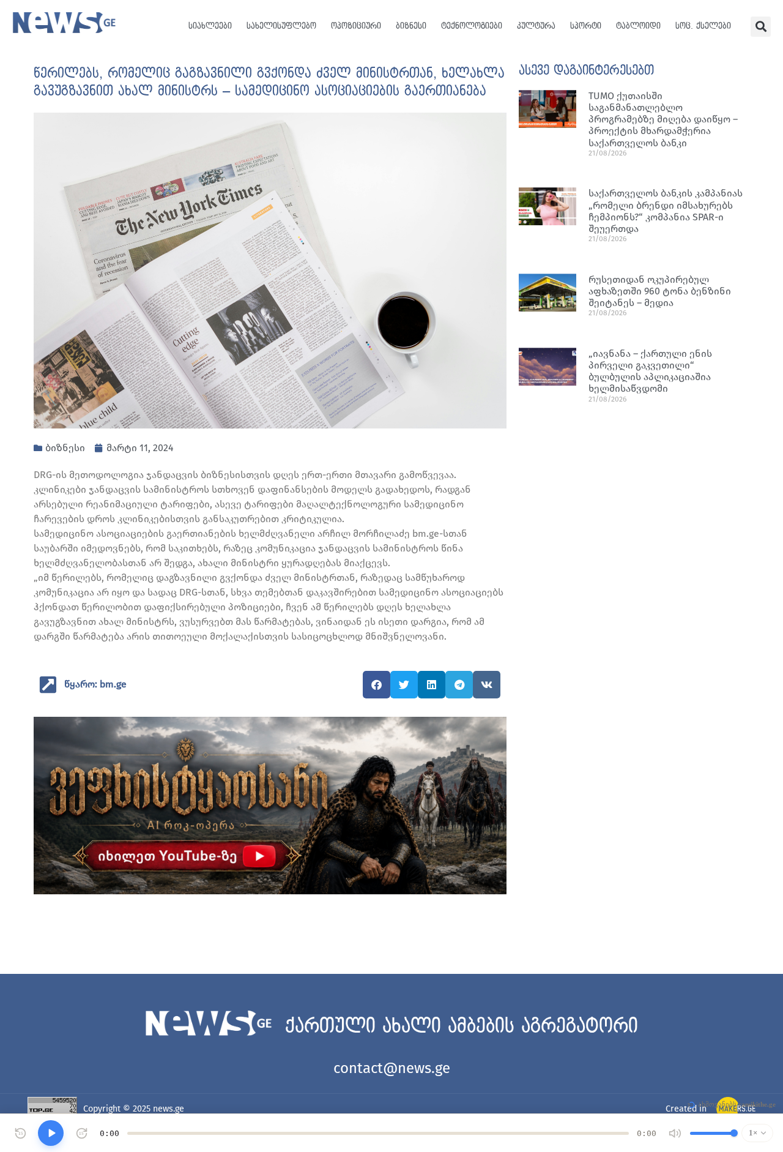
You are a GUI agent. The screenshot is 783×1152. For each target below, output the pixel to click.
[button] (761, 27)
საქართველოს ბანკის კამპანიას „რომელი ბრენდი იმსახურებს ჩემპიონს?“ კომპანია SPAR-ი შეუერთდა (665, 210)
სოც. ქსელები (703, 26)
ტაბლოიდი (638, 26)
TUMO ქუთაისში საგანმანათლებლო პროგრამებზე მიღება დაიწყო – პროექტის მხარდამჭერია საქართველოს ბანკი (663, 119)
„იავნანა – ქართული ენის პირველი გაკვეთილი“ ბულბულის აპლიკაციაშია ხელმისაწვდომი (650, 371)
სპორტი (585, 26)
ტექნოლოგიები (471, 26)
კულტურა (536, 26)
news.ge (168, 1109)
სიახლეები (210, 26)
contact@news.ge (391, 1068)
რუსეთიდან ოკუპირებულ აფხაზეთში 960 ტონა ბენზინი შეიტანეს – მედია (659, 291)
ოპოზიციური (356, 26)
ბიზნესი (411, 26)
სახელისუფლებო (281, 26)
